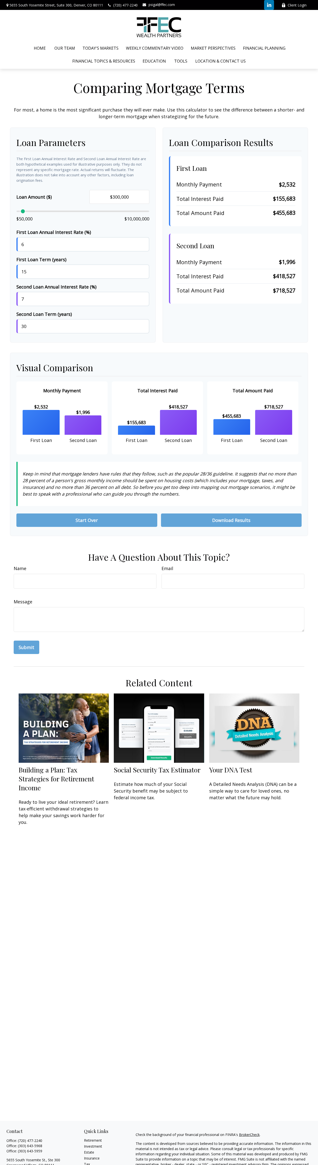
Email (167, 568)
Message (23, 602)
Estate (89, 1152)
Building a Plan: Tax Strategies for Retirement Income (56, 778)
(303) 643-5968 (30, 1145)
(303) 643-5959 (30, 1151)
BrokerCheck (249, 1134)
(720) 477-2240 (125, 5)
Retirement (93, 1140)
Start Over (87, 520)
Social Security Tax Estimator (157, 769)
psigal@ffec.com (162, 4)
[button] (40, 48)
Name (20, 568)
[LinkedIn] (269, 5)
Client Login (297, 5)
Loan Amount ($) (34, 197)
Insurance (92, 1158)
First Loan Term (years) (41, 259)
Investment (93, 1146)
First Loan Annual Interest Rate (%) (53, 232)
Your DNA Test (230, 769)
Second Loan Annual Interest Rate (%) (56, 287)
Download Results (231, 520)
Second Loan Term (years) (44, 314)
